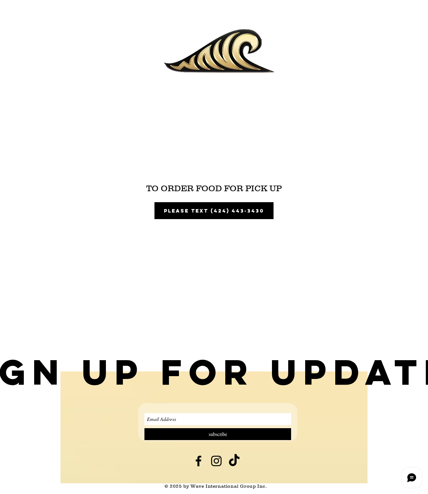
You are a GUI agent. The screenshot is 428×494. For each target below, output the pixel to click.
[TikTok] (237, 92)
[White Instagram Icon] (217, 92)
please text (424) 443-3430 (214, 211)
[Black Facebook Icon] (198, 461)
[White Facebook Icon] (196, 92)
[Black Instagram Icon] (216, 461)
